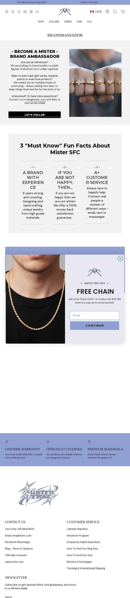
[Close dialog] (120, 258)
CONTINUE (94, 325)
